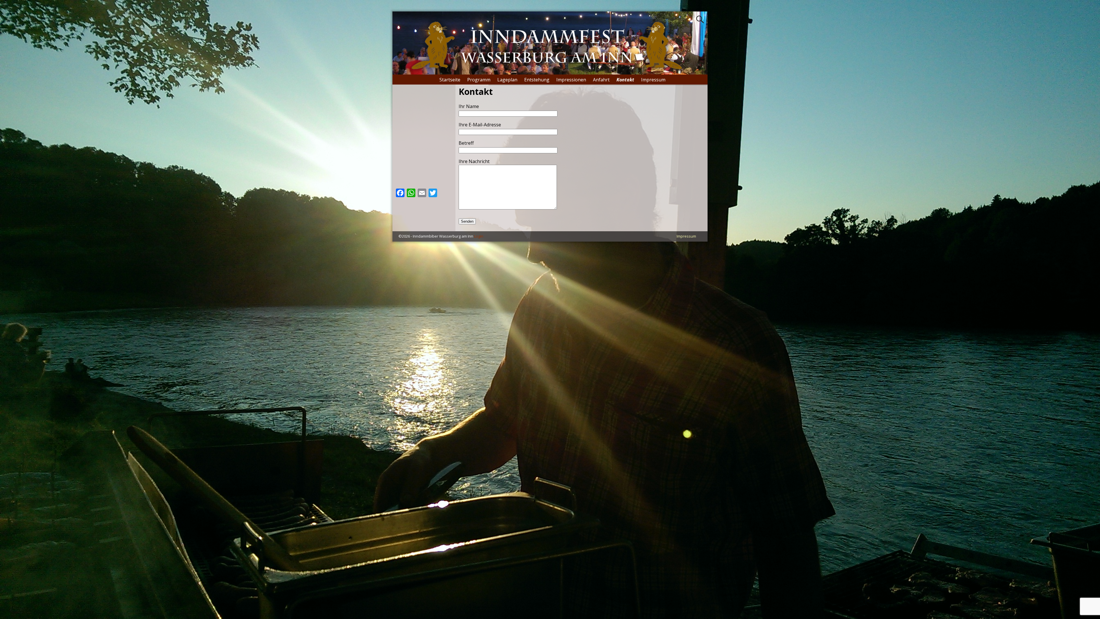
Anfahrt (601, 80)
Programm (478, 80)
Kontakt (625, 80)
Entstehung (536, 80)
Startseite (449, 80)
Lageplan (507, 80)
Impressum (653, 80)
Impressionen (571, 80)
